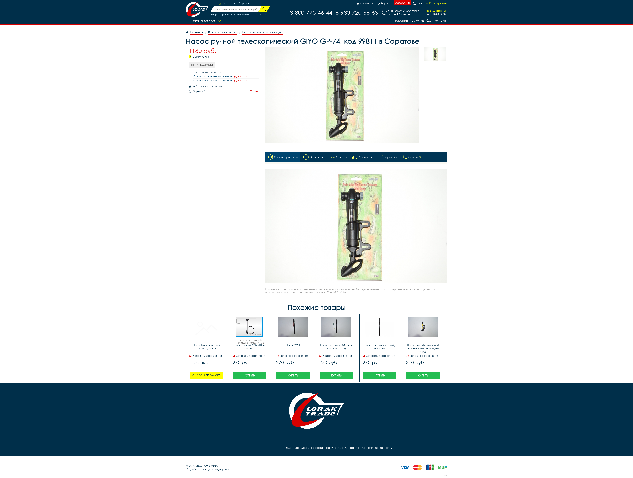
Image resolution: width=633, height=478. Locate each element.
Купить (249, 375)
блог (429, 20)
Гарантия (401, 20)
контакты (441, 20)
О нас (349, 447)
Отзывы (254, 91)
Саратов (244, 3)
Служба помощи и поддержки (207, 469)
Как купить (417, 20)
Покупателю (334, 447)
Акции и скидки (367, 447)
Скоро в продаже (206, 375)
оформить (402, 3)
